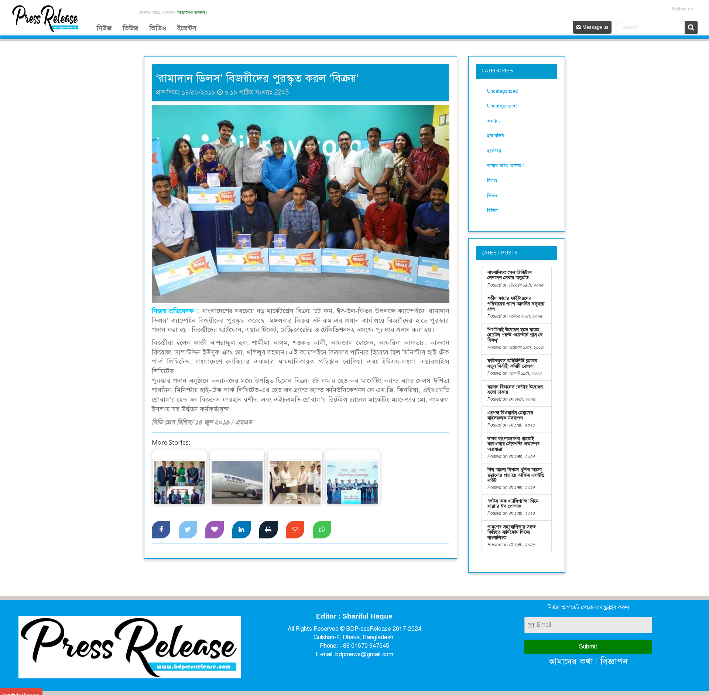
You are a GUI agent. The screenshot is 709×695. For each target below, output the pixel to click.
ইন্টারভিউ (495, 135)
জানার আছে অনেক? (505, 165)
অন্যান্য (493, 121)
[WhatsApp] (322, 529)
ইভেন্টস (186, 28)
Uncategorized (502, 91)
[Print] (268, 529)
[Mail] (295, 529)
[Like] (214, 529)
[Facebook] (161, 529)
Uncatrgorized (502, 106)
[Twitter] (188, 529)
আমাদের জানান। (192, 12)
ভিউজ (130, 28)
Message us (595, 27)
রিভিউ (492, 210)
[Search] (691, 27)
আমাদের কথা (571, 661)
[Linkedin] (241, 529)
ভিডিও (157, 28)
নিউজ (104, 28)
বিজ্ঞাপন (614, 661)
